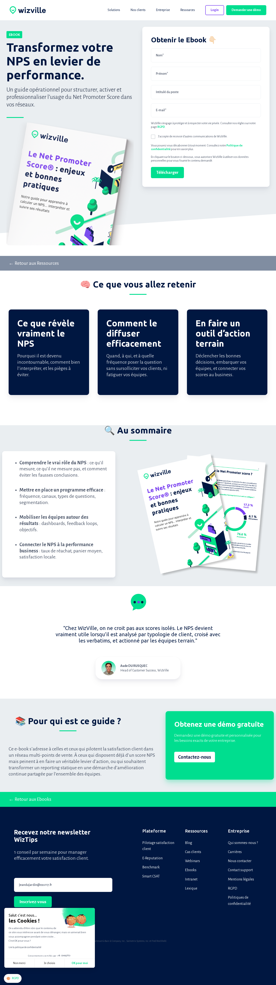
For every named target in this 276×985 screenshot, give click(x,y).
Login (215, 10)
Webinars (192, 861)
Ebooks (190, 870)
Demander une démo (246, 10)
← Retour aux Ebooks (30, 799)
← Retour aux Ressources (34, 263)
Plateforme (154, 830)
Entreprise (238, 830)
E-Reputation (152, 858)
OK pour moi (80, 963)
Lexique (191, 888)
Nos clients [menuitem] (138, 10)
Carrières (235, 852)
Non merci (19, 963)
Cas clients (193, 852)
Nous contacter (239, 861)
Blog (188, 843)
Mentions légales (241, 879)
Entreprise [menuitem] (163, 10)
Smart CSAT (151, 876)
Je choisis (49, 963)
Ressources (196, 830)
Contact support (240, 870)
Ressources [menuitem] (187, 10)
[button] (13, 978)
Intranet (191, 879)
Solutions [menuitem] (114, 10)
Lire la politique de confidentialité (25, 947)
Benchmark (151, 867)
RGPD (232, 888)
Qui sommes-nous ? (243, 843)
